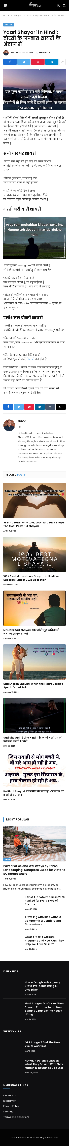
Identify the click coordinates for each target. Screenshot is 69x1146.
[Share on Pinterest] (38, 62)
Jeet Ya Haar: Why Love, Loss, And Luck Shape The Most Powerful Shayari (33, 524)
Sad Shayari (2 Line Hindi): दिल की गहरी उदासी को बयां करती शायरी (32, 739)
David (16, 52)
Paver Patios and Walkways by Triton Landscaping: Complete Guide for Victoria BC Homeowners (34, 870)
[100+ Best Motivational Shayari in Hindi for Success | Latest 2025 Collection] (34, 554)
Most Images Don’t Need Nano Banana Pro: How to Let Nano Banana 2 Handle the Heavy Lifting (45, 1009)
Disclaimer (9, 1101)
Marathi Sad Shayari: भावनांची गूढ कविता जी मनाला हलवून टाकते (31, 631)
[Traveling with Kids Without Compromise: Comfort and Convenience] (12, 921)
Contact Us (10, 1095)
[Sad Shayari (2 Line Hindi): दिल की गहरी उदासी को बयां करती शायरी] (34, 715)
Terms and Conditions (16, 1117)
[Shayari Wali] (34, 5)
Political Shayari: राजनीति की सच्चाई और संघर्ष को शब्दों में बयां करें (33, 793)
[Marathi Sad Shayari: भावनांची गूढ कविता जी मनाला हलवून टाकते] (34, 608)
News (7, 859)
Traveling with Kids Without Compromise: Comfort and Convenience (43, 920)
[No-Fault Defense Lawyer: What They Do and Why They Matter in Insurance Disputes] (12, 1065)
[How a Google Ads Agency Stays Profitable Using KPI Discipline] (12, 986)
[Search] (64, 5)
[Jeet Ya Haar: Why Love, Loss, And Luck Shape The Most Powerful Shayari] (34, 500)
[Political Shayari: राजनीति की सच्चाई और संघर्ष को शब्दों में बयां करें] (34, 769)
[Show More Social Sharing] (62, 62)
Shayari (9, 24)
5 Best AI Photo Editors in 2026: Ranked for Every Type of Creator (45, 900)
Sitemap (8, 1111)
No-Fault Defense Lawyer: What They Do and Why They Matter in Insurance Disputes (44, 1064)
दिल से (30, 359)
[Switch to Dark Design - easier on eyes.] (58, 5)
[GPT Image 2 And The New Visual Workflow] (12, 1046)
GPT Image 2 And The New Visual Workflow (42, 1044)
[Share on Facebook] (10, 62)
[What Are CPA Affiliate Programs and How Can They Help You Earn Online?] (12, 941)
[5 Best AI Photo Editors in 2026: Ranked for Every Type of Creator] (12, 901)
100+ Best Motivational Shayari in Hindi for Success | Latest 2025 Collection (31, 578)
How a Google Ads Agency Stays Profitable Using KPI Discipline (42, 986)
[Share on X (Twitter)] (24, 62)
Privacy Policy (11, 1106)
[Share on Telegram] (52, 62)
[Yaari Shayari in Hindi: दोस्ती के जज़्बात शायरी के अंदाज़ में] (34, 89)
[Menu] (5, 6)
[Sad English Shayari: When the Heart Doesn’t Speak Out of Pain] (34, 662)
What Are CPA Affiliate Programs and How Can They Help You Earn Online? (44, 940)
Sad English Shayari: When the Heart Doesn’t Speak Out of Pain (33, 685)
